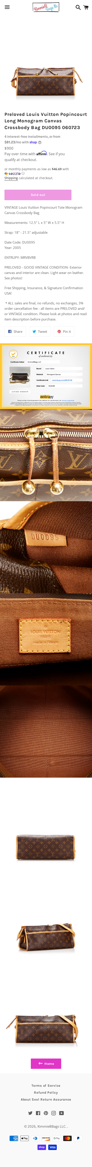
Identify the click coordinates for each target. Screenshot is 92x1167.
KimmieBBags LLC (51, 1126)
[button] (37, 171)
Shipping (11, 178)
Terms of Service (46, 1086)
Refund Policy (46, 1093)
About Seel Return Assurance (46, 1099)
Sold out (38, 195)
